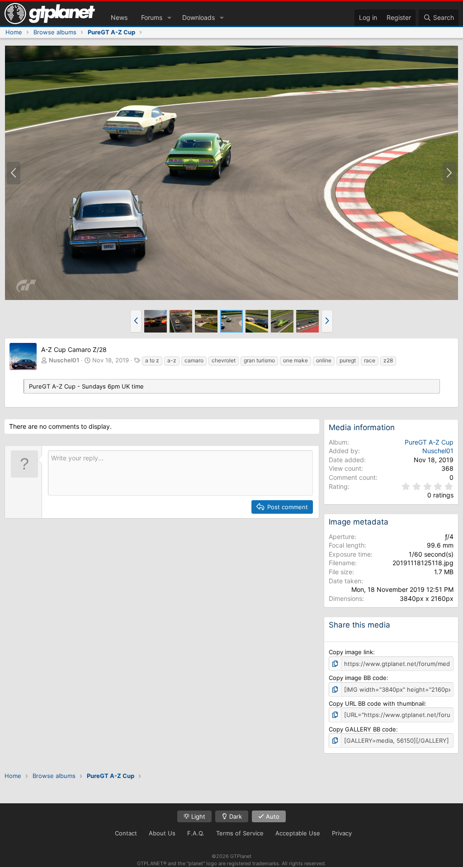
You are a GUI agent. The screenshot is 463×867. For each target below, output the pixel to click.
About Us (162, 833)
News (119, 17)
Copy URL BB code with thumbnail (377, 703)
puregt (348, 360)
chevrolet (224, 360)
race (369, 360)
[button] (169, 17)
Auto (271, 816)
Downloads (198, 17)
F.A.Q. (195, 833)
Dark (234, 816)
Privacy (342, 833)
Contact (126, 833)
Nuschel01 (64, 360)
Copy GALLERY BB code (362, 729)
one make (295, 360)
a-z (171, 360)
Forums (151, 17)
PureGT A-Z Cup (429, 442)
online (323, 360)
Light (197, 816)
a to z (152, 360)
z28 (388, 360)
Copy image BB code (358, 677)
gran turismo (259, 360)
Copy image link (351, 652)
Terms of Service (240, 833)
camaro (193, 360)
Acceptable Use (297, 833)
